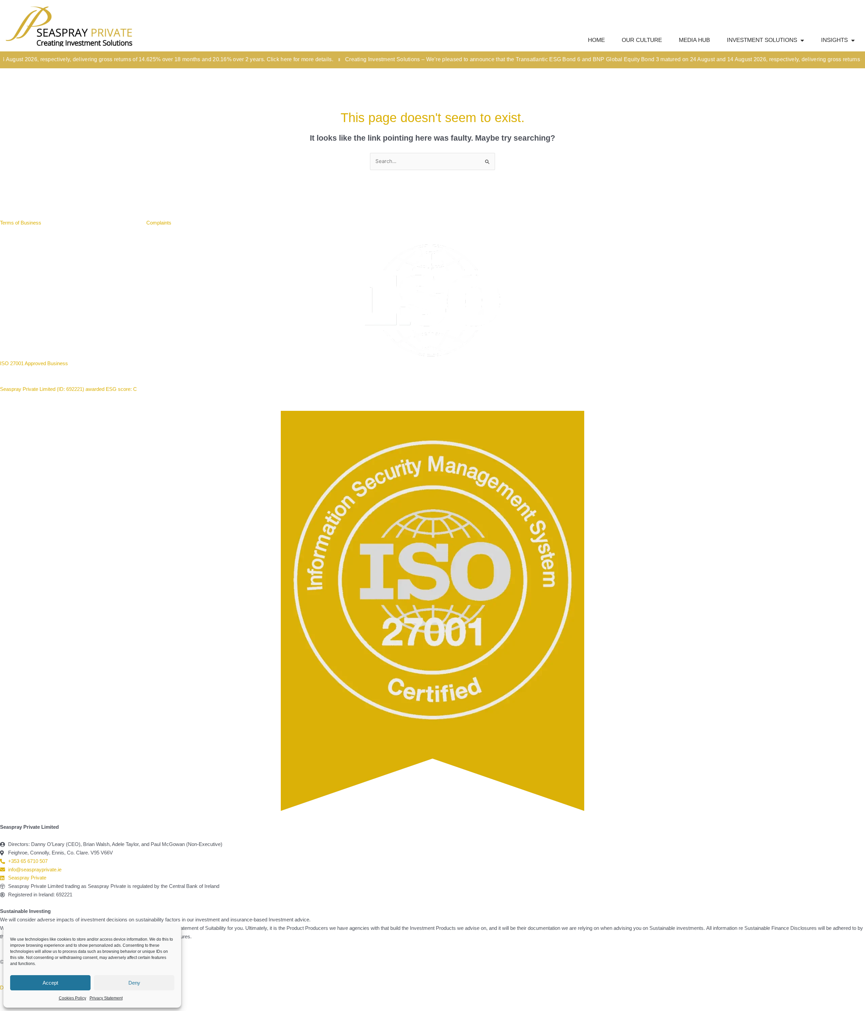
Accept (50, 983)
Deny (134, 983)
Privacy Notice (120, 223)
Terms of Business (21, 223)
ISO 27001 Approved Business (34, 363)
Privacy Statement (106, 998)
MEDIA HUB (694, 40)
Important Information (73, 223)
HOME (596, 40)
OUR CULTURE (642, 40)
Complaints (158, 223)
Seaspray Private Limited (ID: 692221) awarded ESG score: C (69, 389)
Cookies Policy (72, 998)
